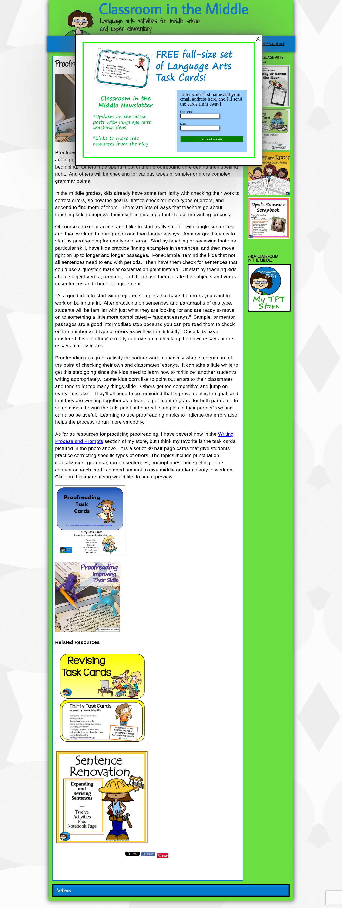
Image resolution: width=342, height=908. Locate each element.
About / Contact (269, 43)
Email (183, 123)
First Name (186, 111)
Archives (64, 891)
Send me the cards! (212, 139)
